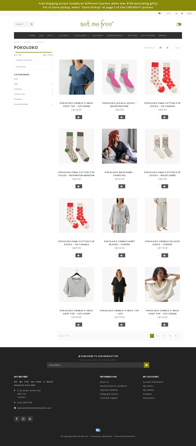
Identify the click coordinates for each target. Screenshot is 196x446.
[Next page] (176, 336)
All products (149, 398)
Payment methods (109, 390)
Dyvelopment (129, 436)
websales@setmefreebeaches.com (34, 408)
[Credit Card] (98, 430)
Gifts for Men (148, 35)
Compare (147, 394)
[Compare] (176, 13)
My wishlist (148, 390)
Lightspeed (107, 436)
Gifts (50, 35)
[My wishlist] (182, 13)
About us (104, 382)
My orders (148, 386)
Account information (153, 382)
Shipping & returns (109, 394)
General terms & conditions (113, 386)
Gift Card (132, 35)
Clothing (63, 35)
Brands (162, 35)
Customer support (109, 398)
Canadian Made (114, 35)
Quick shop (78, 102)
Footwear (98, 35)
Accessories (80, 35)
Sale (41, 35)
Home (32, 35)
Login (189, 13)
